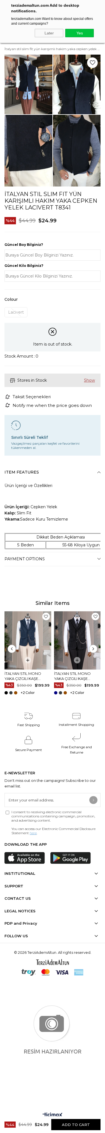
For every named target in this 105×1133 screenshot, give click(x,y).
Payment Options (24, 558)
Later (49, 33)
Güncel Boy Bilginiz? (23, 245)
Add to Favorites (46, 616)
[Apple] (24, 858)
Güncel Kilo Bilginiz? (23, 266)
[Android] (70, 858)
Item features (21, 472)
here (33, 833)
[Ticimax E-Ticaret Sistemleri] (52, 1115)
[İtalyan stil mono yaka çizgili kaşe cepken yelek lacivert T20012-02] (27, 640)
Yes (79, 33)
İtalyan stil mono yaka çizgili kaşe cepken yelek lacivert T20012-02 (27, 676)
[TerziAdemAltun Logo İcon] (52, 962)
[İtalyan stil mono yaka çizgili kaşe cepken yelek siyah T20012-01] (77, 640)
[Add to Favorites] (92, 62)
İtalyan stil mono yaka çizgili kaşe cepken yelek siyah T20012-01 (73, 676)
